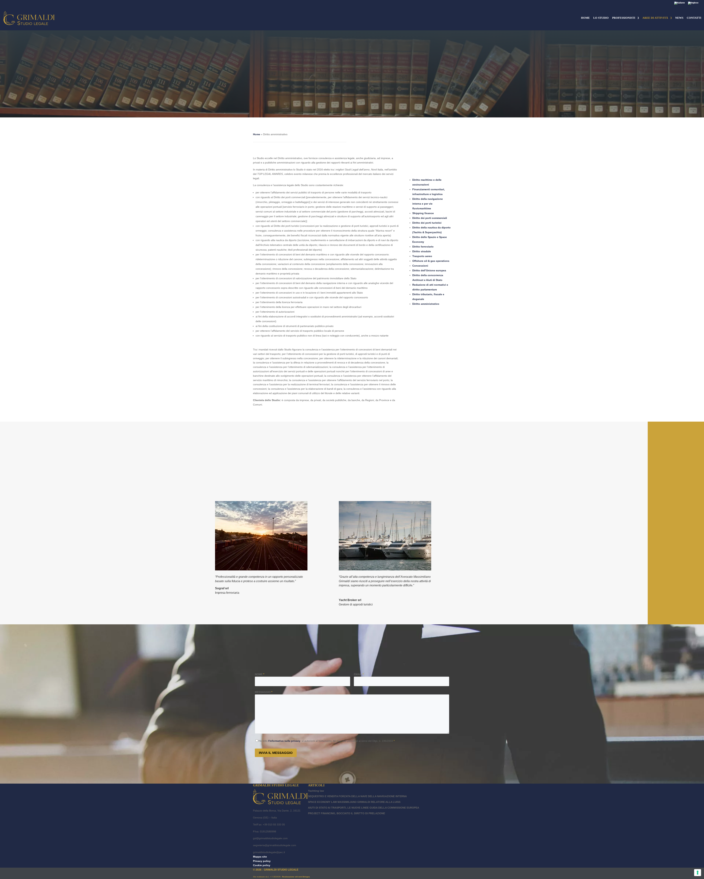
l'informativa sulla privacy (284, 740)
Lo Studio (601, 18)
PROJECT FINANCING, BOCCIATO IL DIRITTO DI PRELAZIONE (346, 813)
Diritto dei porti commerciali (429, 217)
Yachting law (316, 790)
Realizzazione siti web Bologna (296, 877)
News (679, 18)
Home (585, 18)
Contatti (694, 18)
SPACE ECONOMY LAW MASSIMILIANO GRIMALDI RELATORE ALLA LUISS (354, 801)
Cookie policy (261, 865)
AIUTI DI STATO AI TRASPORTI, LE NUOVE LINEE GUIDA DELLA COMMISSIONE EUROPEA (363, 807)
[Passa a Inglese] (693, 4)
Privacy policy (262, 861)
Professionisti (623, 18)
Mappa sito (260, 856)
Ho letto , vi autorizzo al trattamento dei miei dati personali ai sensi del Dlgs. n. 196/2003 (326, 740)
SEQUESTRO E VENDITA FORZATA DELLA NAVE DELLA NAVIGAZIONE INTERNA (357, 796)
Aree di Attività (655, 18)
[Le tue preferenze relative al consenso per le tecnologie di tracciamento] (697, 872)
